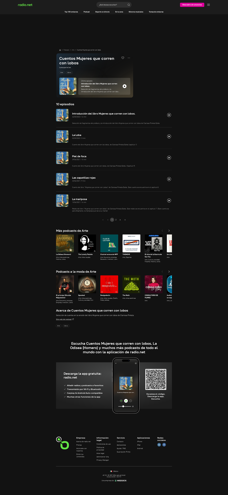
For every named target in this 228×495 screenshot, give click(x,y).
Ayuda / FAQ (121, 448)
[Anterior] (162, 230)
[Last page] (125, 220)
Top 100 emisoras (71, 12)
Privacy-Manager (103, 460)
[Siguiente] (169, 230)
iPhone (139, 441)
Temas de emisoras (156, 12)
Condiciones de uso (104, 444)
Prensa (79, 445)
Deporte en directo (102, 12)
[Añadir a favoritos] (123, 58)
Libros (69, 72)
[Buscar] (128, 4)
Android (140, 448)
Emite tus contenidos (80, 456)
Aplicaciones (121, 445)
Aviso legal (100, 453)
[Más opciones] (129, 57)
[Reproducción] (124, 86)
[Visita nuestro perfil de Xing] (164, 445)
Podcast (87, 12)
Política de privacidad (100, 449)
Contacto (120, 441)
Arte (61, 72)
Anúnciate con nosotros (81, 450)
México (115, 471)
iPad (138, 445)
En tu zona (119, 12)
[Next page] (120, 220)
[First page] (103, 220)
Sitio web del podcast (64, 319)
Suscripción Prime (123, 452)
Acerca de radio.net (83, 441)
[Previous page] (108, 220)
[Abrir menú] (208, 4)
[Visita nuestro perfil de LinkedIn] (159, 445)
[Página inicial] (60, 50)
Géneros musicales (136, 12)
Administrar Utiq (103, 457)
